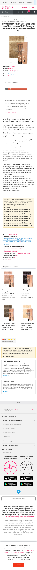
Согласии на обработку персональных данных (19, 517)
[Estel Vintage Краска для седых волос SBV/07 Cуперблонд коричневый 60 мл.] (28, 312)
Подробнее (6, 375)
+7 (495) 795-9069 (28, 7)
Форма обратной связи (18, 498)
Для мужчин (6, 436)
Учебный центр (6, 452)
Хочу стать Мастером (10, 112)
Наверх (19, 402)
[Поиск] (34, 12)
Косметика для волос (9, 428)
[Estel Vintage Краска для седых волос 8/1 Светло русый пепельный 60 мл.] (9, 312)
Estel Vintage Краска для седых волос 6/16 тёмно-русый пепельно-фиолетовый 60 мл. (27, 294)
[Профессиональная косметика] (7, 7)
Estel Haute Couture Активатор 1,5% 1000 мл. (15, 238)
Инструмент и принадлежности (12, 424)
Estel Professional (12, 72)
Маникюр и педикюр (9, 432)
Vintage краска (12, 74)
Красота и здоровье (9, 441)
